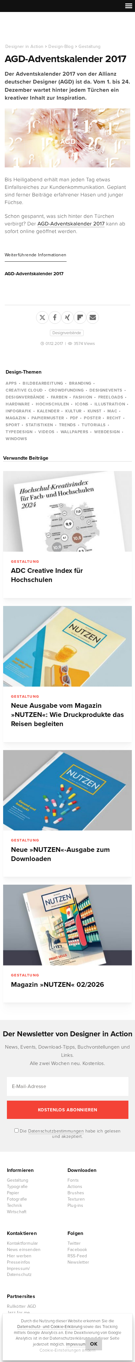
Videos (46, 431)
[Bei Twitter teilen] (42, 316)
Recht (114, 418)
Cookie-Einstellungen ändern (68, 1350)
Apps (11, 383)
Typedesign (19, 431)
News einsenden (24, 1249)
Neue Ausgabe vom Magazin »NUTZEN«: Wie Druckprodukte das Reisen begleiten (67, 714)
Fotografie (17, 1199)
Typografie (17, 1186)
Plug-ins (76, 1205)
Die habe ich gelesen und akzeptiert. (70, 1133)
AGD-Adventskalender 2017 (71, 223)
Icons (82, 404)
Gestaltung (89, 46)
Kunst (95, 411)
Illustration (109, 404)
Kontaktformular (22, 1243)
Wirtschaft (17, 1211)
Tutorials (94, 425)
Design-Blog (60, 46)
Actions (75, 1186)
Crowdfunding (66, 390)
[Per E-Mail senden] (93, 316)
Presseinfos (18, 1262)
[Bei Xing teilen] (67, 316)
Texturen (76, 1199)
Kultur (73, 411)
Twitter (74, 1243)
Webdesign (107, 431)
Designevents (105, 390)
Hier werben (19, 1256)
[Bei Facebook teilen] (55, 316)
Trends (67, 425)
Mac (112, 411)
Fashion (82, 397)
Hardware (18, 404)
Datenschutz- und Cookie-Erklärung (49, 1326)
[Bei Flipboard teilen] (80, 316)
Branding (80, 383)
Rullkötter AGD (21, 1306)
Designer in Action (37, 28)
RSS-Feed (77, 1256)
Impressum (75, 1344)
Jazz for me (18, 1312)
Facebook (77, 1249)
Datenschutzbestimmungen (56, 1131)
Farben (59, 397)
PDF (74, 418)
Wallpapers (75, 431)
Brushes (76, 1193)
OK (93, 1344)
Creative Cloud (24, 390)
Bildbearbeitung (43, 383)
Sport (13, 425)
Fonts (73, 1180)
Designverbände (66, 332)
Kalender (48, 411)
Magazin (16, 418)
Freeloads (110, 397)
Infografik (18, 411)
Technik (14, 1205)
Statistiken (39, 425)
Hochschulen (52, 404)
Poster (92, 418)
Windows (16, 438)
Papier (13, 1193)
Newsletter (78, 1262)
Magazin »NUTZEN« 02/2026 (57, 985)
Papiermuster (47, 418)
